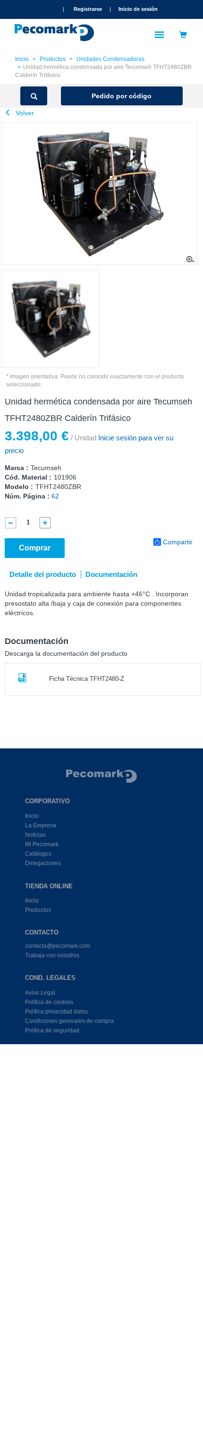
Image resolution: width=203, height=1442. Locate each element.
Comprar (35, 548)
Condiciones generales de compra (69, 1021)
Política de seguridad (52, 1030)
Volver (24, 113)
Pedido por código (122, 96)
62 (55, 496)
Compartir (178, 542)
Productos (53, 59)
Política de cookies (49, 1002)
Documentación (111, 574)
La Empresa (40, 825)
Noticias (35, 835)
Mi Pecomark (42, 844)
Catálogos (38, 853)
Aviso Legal (40, 992)
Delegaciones (43, 863)
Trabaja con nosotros (52, 955)
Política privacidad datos (56, 1011)
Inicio (22, 59)
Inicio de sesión (138, 9)
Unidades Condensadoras (110, 59)
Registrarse (88, 9)
